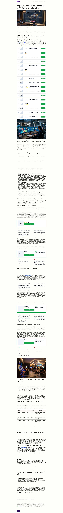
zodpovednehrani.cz (20, 506)
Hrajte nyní (43, 48)
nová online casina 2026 (21, 42)
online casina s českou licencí (25, 447)
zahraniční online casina (27, 275)
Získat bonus (29, 224)
